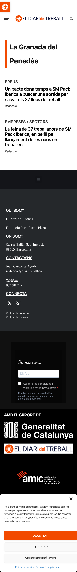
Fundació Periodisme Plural (26, 228)
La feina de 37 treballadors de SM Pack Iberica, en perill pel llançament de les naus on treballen (38, 136)
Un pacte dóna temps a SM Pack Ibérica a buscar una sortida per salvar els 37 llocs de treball (37, 94)
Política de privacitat (17, 313)
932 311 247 (14, 285)
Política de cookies (24, 567)
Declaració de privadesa (48, 567)
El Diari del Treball (19, 219)
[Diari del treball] (39, 18)
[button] (5, 7)
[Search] (71, 18)
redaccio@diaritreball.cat (24, 271)
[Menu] (6, 18)
